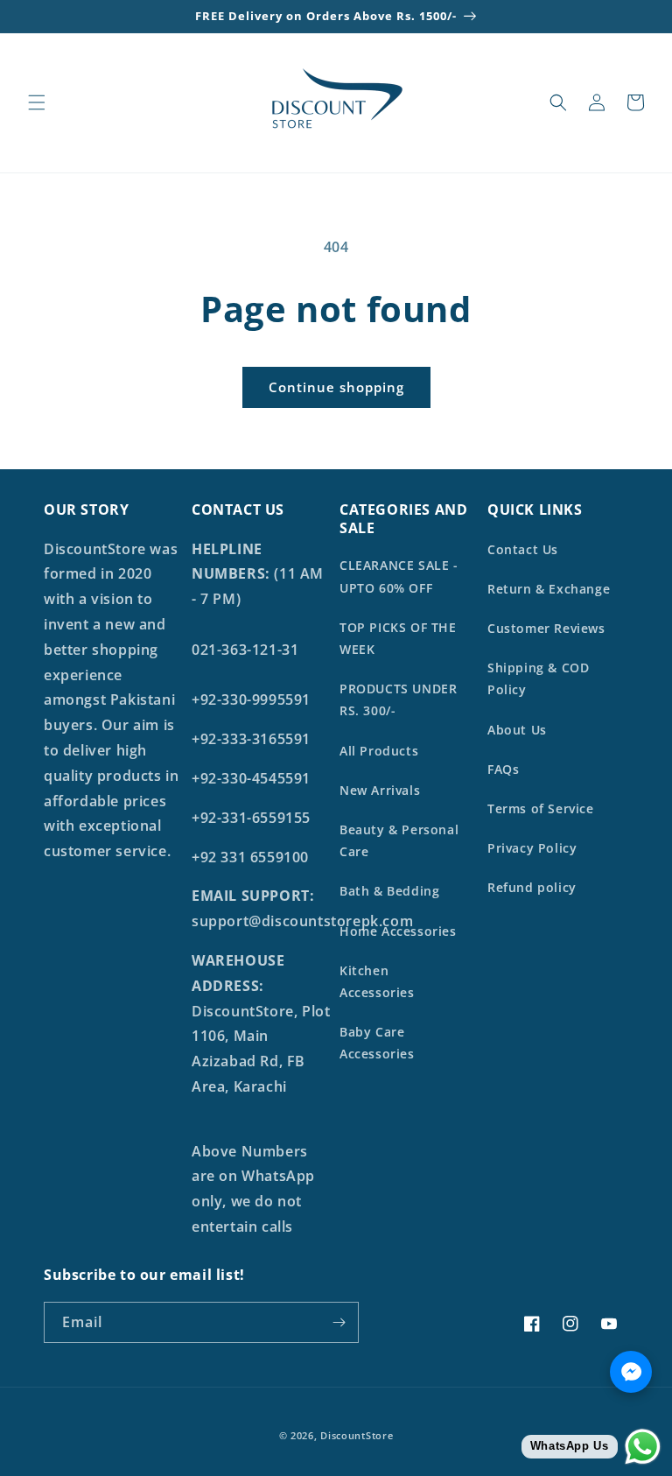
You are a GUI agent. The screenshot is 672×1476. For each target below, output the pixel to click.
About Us (517, 729)
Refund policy (532, 887)
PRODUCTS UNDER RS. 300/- (398, 699)
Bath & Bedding (389, 890)
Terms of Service (540, 808)
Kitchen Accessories (377, 981)
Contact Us (522, 549)
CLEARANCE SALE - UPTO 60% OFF (399, 576)
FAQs (503, 769)
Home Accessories (398, 931)
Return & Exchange (548, 588)
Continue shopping (336, 387)
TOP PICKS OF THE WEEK (398, 638)
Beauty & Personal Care (399, 840)
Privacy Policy (532, 848)
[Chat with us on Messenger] (631, 1372)
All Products (379, 750)
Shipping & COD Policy (538, 678)
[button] (37, 102)
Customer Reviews (546, 628)
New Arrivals (380, 790)
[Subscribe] (338, 1322)
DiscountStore (356, 1435)
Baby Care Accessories (377, 1042)
